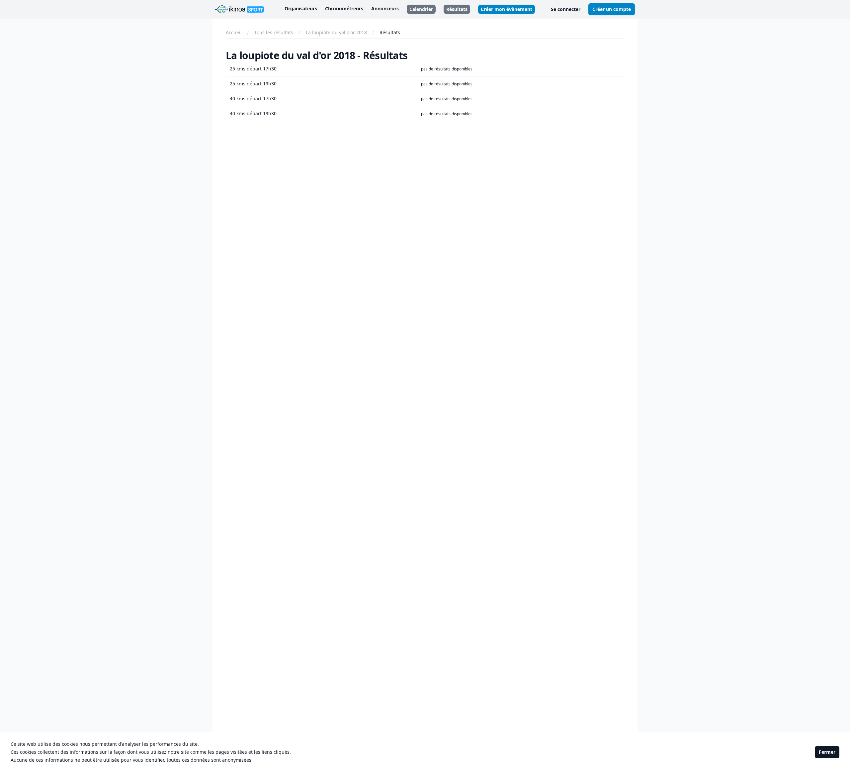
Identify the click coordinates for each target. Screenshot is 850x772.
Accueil (234, 32)
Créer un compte (611, 9)
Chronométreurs (344, 8)
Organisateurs (301, 8)
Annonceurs (385, 8)
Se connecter (565, 9)
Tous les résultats (273, 32)
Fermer (827, 752)
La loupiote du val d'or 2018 (336, 32)
